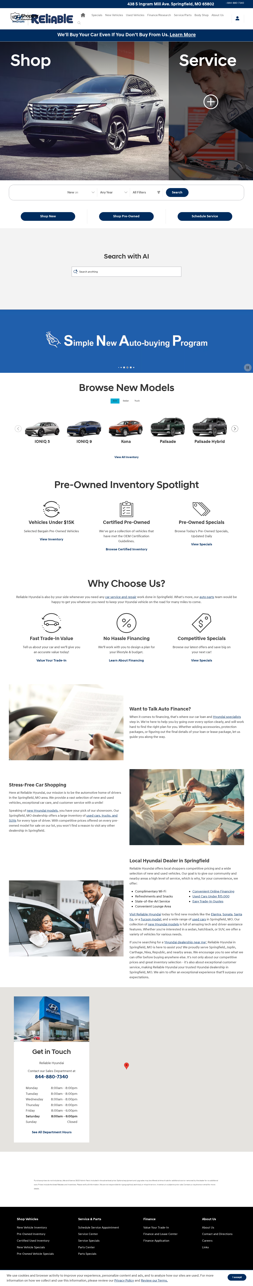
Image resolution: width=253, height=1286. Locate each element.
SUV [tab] (115, 400)
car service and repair (120, 597)
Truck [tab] (137, 400)
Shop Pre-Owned (126, 216)
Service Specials (88, 1241)
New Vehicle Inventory (32, 1227)
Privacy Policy (124, 1280)
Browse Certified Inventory (126, 549)
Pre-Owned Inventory (31, 1234)
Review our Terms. (154, 1280)
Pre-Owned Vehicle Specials (35, 1254)
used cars (199, 919)
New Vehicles (114, 15)
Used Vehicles (135, 15)
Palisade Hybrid (209, 441)
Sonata (227, 914)
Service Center (88, 1234)
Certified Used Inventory (33, 1241)
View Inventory (51, 539)
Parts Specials (87, 1254)
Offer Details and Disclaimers (29, 370)
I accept (237, 1277)
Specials (96, 15)
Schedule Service (205, 216)
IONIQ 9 (84, 441)
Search (177, 192)
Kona (126, 441)
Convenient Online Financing (213, 891)
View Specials (201, 544)
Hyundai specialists (227, 717)
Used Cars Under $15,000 (210, 896)
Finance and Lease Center (160, 1234)
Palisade (168, 441)
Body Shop (201, 15)
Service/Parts (183, 15)
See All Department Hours (51, 1132)
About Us (218, 15)
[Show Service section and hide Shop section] (211, 111)
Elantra (216, 914)
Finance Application (156, 1241)
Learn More (183, 35)
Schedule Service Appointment (98, 1227)
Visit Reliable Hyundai (145, 914)
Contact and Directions (217, 1234)
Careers (207, 1241)
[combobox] (81, 192)
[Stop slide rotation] (247, 367)
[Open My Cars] (236, 19)
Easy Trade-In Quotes (207, 901)
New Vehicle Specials (31, 1247)
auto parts (206, 597)
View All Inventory (126, 457)
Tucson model (151, 919)
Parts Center (86, 1247)
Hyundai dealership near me (185, 942)
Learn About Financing (126, 660)
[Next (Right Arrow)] (235, 429)
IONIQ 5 (42, 441)
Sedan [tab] (126, 400)
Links (205, 1247)
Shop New (48, 216)
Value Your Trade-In (51, 660)
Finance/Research (159, 15)
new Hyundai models (42, 811)
